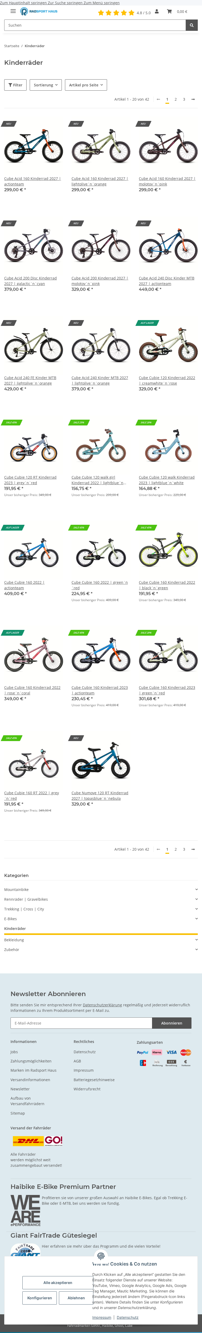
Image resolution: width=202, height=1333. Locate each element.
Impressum (101, 1317)
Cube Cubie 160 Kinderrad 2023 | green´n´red (167, 690)
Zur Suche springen (66, 2)
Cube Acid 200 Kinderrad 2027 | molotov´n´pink (100, 281)
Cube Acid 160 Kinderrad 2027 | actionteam (32, 181)
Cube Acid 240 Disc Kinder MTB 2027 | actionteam (166, 281)
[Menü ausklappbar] (13, 9)
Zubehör (11, 949)
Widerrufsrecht (87, 1088)
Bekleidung (14, 939)
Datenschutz (128, 1317)
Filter (17, 84)
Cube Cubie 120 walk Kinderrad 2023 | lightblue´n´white (167, 480)
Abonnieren (171, 1023)
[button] (157, 11)
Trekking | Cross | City (24, 908)
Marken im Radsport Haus (34, 1070)
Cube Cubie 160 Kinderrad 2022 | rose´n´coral (32, 690)
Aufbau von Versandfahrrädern (27, 1101)
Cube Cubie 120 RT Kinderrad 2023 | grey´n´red (30, 480)
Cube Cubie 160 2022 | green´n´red (100, 585)
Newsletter (20, 1088)
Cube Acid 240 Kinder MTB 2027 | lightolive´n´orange (100, 380)
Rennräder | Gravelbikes (26, 899)
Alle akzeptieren (57, 1282)
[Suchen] (192, 25)
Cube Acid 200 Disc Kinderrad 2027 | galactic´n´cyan (30, 281)
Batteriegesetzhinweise (94, 1079)
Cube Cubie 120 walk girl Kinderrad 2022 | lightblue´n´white (97, 480)
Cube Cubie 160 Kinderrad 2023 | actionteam (100, 690)
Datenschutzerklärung (102, 1004)
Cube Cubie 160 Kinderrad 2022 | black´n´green (167, 585)
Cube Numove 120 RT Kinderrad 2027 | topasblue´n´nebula (100, 795)
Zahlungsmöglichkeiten (31, 1061)
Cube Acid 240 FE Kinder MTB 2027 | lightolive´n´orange (30, 380)
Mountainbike (16, 889)
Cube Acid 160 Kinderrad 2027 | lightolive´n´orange (100, 181)
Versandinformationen (30, 1079)
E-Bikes (10, 918)
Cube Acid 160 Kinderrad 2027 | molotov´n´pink (167, 181)
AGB (77, 1061)
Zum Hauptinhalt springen (24, 2)
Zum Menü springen (102, 2)
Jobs (14, 1051)
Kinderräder (15, 928)
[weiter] (193, 99)
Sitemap (18, 1113)
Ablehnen (76, 1298)
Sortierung (43, 84)
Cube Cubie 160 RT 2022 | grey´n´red (31, 795)
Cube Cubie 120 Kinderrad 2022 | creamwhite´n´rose (167, 380)
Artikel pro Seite (83, 84)
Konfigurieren (39, 1298)
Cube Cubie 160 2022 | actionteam (24, 585)
